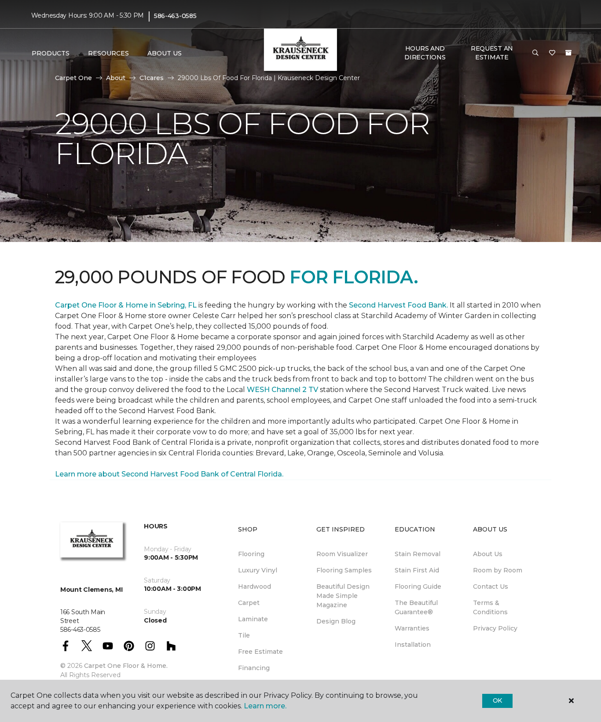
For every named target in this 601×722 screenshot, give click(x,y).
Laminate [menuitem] (253, 619)
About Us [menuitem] (487, 554)
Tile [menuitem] (244, 635)
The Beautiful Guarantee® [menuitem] (416, 607)
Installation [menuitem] (413, 645)
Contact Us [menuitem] (490, 586)
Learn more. (265, 706)
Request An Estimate (492, 52)
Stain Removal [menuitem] (417, 554)
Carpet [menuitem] (249, 603)
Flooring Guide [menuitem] (418, 586)
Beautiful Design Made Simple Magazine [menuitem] (343, 596)
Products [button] (51, 53)
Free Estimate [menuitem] (260, 652)
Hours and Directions (424, 52)
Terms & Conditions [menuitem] (490, 607)
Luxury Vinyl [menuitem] (257, 570)
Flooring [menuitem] (251, 554)
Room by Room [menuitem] (497, 570)
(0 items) (568, 53)
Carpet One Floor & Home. (126, 666)
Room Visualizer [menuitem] (342, 554)
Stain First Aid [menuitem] (417, 570)
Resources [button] (108, 53)
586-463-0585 (175, 16)
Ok (497, 700)
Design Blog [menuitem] (335, 621)
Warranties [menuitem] (412, 628)
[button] (535, 53)
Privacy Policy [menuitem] (495, 628)
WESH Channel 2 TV (282, 389)
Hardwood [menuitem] (254, 586)
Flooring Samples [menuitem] (344, 570)
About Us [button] (164, 53)
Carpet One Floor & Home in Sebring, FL (126, 305)
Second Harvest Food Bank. (398, 305)
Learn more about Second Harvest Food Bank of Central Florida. (169, 474)
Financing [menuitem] (254, 668)
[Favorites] (552, 53)
